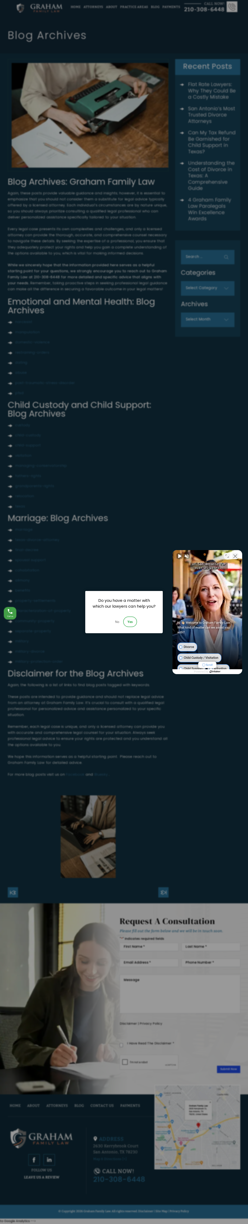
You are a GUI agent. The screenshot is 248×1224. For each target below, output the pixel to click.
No (117, 622)
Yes (130, 622)
